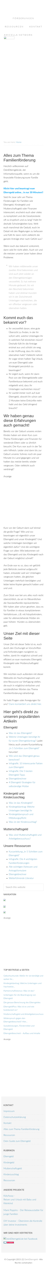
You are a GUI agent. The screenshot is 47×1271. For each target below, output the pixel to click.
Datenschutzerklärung (15, 1117)
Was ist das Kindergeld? (21, 803)
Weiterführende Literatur (21, 878)
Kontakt (7, 1123)
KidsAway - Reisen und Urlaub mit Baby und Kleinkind (20, 1200)
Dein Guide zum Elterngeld (17, 1141)
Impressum (9, 1111)
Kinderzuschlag (11, 1174)
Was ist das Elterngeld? (20, 733)
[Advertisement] (23, 70)
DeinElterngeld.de (23, 13)
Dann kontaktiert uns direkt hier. (25, 704)
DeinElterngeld (31, 1259)
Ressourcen (9, 1135)
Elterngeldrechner (17, 779)
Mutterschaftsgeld (13, 1168)
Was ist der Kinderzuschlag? (23, 822)
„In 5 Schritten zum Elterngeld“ (24, 748)
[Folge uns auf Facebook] (20, 1239)
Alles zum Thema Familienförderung (21, 1129)
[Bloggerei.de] (9, 1243)
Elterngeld (9, 1156)
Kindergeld (9, 1162)
